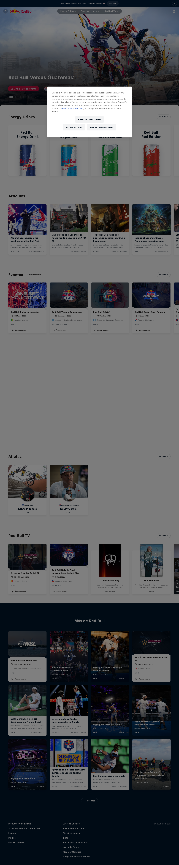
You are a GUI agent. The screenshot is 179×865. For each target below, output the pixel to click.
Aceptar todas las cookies (101, 127)
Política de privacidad (72, 108)
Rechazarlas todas (74, 127)
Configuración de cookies (89, 119)
